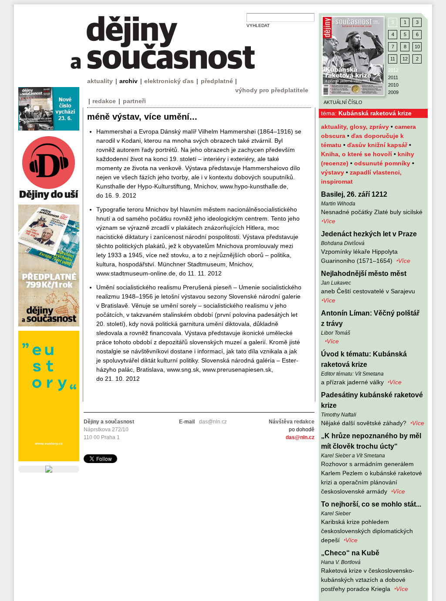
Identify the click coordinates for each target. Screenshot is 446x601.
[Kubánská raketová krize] (353, 56)
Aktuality (100, 80)
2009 (393, 92)
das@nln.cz (300, 437)
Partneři (134, 100)
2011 (393, 77)
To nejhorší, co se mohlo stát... (371, 504)
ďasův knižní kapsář (378, 144)
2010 (393, 84)
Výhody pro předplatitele (271, 90)
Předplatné (217, 80)
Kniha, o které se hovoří (357, 154)
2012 (393, 70)
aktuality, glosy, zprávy (356, 126)
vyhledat (258, 25)
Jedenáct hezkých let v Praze (369, 234)
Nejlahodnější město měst (363, 273)
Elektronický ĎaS (169, 80)
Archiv (128, 80)
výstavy (333, 172)
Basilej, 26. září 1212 (354, 194)
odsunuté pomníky (383, 163)
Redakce (104, 100)
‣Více (328, 221)
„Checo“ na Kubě (350, 553)
